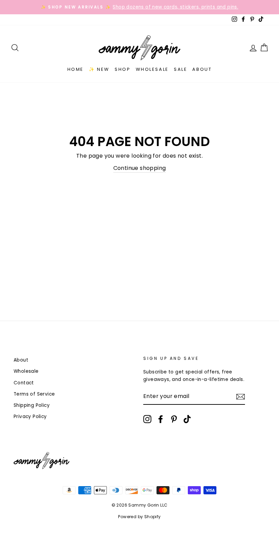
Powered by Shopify (139, 517)
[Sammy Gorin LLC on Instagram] (147, 419)
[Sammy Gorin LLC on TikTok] (187, 419)
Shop (122, 69)
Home (75, 69)
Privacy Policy (30, 416)
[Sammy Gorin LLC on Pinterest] (174, 419)
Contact (24, 383)
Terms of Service (34, 394)
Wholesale (152, 69)
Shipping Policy (32, 405)
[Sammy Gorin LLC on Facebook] (161, 419)
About (202, 69)
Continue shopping (139, 168)
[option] (139, 7)
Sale (180, 69)
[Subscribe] (240, 396)
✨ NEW (99, 69)
